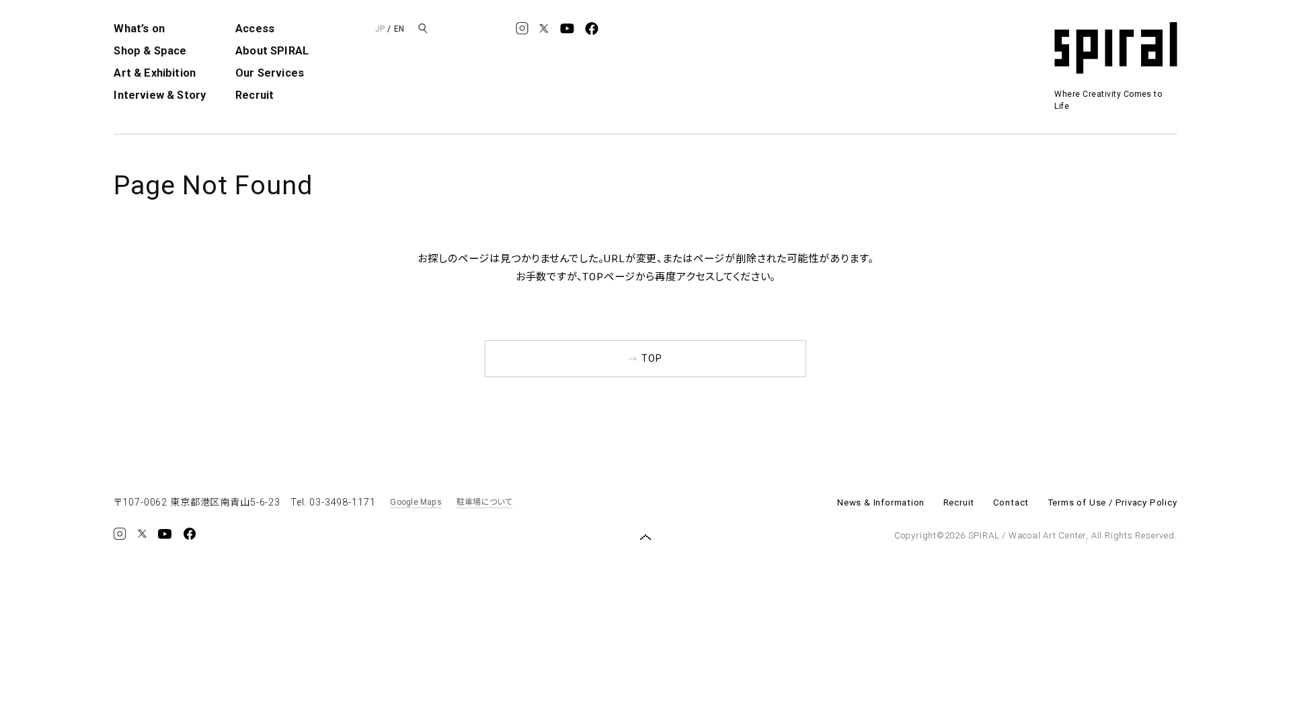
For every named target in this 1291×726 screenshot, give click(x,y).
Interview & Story (160, 95)
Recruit (254, 95)
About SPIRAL (272, 50)
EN (399, 29)
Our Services (269, 73)
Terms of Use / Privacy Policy (1112, 502)
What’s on (139, 28)
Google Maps (416, 502)
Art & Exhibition (155, 73)
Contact (1011, 502)
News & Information (881, 502)
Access (254, 28)
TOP (651, 358)
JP (380, 29)
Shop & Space (150, 50)
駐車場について (484, 502)
